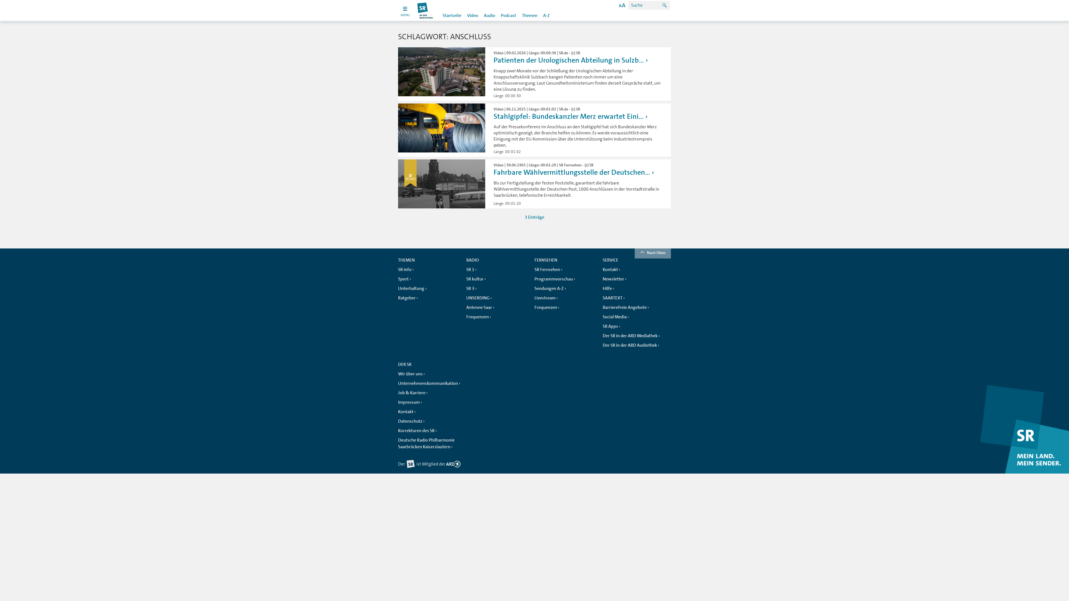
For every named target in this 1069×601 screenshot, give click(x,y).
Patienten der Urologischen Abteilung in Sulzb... (569, 60)
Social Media (615, 317)
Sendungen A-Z (549, 288)
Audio (489, 15)
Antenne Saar (479, 307)
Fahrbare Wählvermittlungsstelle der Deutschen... (572, 172)
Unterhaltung (411, 288)
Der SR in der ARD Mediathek (630, 336)
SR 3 (470, 288)
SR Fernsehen (547, 269)
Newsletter (613, 279)
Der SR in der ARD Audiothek (630, 345)
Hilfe (607, 288)
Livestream (545, 298)
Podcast (508, 15)
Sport (403, 279)
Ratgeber (407, 298)
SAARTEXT (612, 298)
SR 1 (470, 269)
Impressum (409, 402)
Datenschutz (410, 421)
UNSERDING (478, 298)
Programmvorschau (553, 279)
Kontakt (610, 269)
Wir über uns (410, 374)
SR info (404, 269)
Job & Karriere (411, 393)
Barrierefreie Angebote (625, 307)
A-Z (546, 15)
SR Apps (610, 326)
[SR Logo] (425, 10)
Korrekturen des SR (416, 430)
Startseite (452, 15)
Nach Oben (656, 252)
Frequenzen (477, 317)
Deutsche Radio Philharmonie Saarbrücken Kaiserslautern (426, 443)
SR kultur (475, 279)
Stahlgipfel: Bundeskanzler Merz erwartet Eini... (569, 116)
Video (472, 15)
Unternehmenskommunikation (428, 383)
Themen (530, 15)
